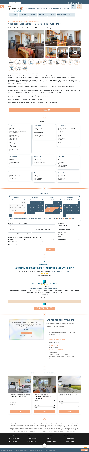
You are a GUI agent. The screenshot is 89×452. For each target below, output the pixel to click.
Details (20, 411)
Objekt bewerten (44, 308)
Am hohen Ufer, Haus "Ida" (68, 395)
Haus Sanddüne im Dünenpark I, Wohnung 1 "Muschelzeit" (20, 395)
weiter (51, 249)
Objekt (14, 15)
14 (28, 207)
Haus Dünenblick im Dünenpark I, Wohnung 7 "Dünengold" (42, 396)
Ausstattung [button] (23, 15)
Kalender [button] (42, 15)
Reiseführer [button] (56, 8)
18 (38, 207)
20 (43, 207)
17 (35, 207)
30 (24, 213)
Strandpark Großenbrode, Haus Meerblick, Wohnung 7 (44, 288)
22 (31, 210)
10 (35, 205)
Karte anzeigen (26, 333)
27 (43, 210)
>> (44, 304)
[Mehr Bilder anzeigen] (75, 52)
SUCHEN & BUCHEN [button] (30, 8)
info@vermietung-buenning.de (57, 349)
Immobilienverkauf (70, 441)
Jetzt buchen (44, 110)
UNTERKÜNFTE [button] (40, 8)
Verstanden (84, 450)
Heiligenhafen (33, 438)
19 (40, 207)
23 (33, 210)
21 (28, 210)
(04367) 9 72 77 (55, 345)
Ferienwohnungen (15, 438)
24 (35, 210)
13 (43, 205)
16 (33, 207)
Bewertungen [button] (61, 15)
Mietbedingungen (51, 441)
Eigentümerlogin (70, 438)
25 (38, 210)
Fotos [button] (33, 15)
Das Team (49, 438)
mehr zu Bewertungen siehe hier (60, 271)
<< (44, 281)
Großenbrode (32, 441)
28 (28, 213)
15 (31, 207)
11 (38, 205)
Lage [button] (70, 15)
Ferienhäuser (14, 441)
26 (40, 210)
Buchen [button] (52, 15)
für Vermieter (65, 8)
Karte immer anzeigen (27, 336)
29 (31, 213)
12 (40, 205)
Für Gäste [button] (48, 8)
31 (10, 215)
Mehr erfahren (26, 329)
